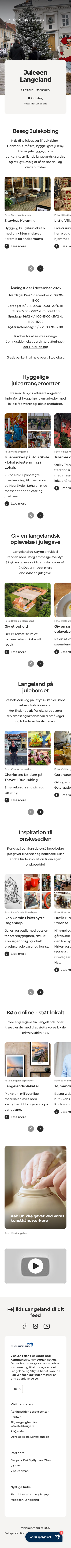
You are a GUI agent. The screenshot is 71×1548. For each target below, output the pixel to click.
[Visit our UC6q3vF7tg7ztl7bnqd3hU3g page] (46, 1326)
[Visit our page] (24, 1326)
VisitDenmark (20, 1471)
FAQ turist (17, 1431)
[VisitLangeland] (22, 1345)
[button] (28, 231)
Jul (14, 19)
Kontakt (16, 1417)
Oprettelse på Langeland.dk (30, 1436)
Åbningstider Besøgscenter (30, 1411)
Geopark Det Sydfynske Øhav (31, 1460)
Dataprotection (15, 1533)
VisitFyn (16, 1465)
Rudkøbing (37, 98)
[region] (35, 1266)
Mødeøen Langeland (25, 1499)
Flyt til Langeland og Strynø (30, 1494)
